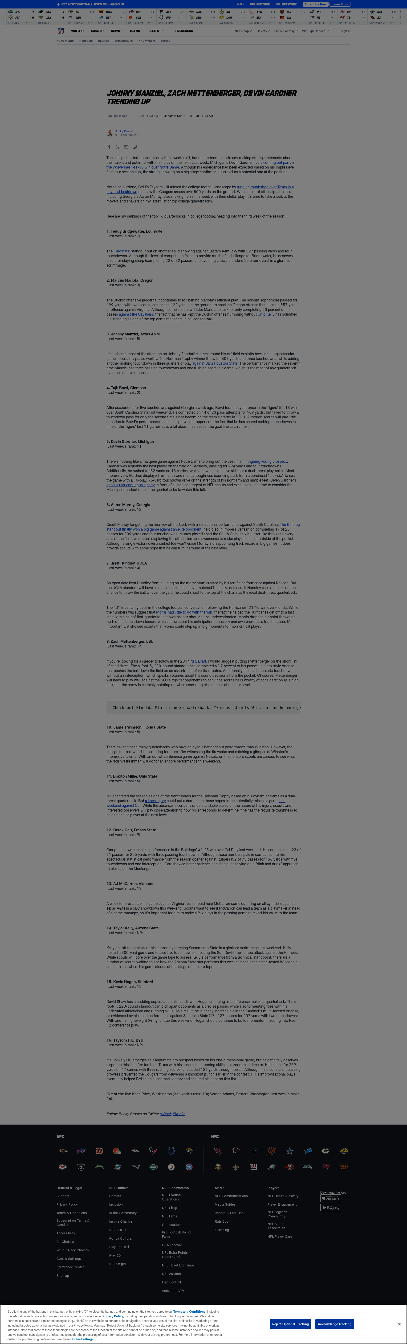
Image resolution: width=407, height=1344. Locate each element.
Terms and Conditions (189, 1311)
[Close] (399, 1324)
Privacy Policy (112, 1316)
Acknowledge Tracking (335, 1324)
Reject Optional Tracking (290, 1324)
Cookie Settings (82, 1339)
